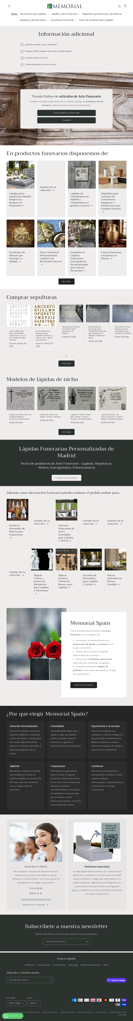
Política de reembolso (50, 1012)
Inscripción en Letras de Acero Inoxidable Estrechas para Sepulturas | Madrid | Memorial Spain (98, 332)
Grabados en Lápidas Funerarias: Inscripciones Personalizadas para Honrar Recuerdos (79, 261)
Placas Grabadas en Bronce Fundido (114, 580)
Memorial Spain (19, 1012)
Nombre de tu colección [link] (48, 189)
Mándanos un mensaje (34, 905)
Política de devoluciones (91, 965)
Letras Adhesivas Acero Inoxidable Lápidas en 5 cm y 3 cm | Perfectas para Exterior (17, 335)
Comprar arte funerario (66, 478)
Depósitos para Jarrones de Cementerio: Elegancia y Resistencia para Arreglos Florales (111, 201)
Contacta (66, 120)
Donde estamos (59, 965)
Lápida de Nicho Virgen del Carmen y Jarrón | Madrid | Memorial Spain (81, 417)
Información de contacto (118, 1012)
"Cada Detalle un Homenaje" (66, 113)
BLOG (106, 965)
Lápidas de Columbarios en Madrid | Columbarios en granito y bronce (80, 199)
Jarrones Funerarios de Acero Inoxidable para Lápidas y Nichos (66, 533)
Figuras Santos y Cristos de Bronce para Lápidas (65, 581)
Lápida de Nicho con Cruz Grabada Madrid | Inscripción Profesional (20, 417)
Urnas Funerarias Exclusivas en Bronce (111, 255)
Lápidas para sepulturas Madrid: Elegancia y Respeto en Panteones (20, 199)
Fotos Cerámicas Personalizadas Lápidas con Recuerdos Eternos (51, 257)
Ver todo (66, 281)
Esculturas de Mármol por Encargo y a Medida (17, 257)
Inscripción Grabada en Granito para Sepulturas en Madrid (70, 330)
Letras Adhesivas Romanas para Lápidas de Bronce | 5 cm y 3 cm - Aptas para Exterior (44, 335)
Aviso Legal (73, 965)
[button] (9, 6)
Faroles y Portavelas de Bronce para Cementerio (17, 530)
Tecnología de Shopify (32, 1012)
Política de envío (101, 1012)
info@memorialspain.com (36, 899)
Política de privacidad (67, 1012)
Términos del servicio (85, 1012)
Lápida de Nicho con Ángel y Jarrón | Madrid (50, 416)
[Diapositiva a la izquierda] (61, 356)
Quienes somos (43, 965)
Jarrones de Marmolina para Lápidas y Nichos (90, 580)
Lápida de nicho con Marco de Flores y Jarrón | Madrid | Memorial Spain (112, 417)
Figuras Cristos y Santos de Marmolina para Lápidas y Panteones (41, 583)
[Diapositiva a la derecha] (72, 356)
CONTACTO (30, 965)
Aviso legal (123, 1015)
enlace (75, 890)
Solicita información (83, 685)
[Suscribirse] (87, 942)
